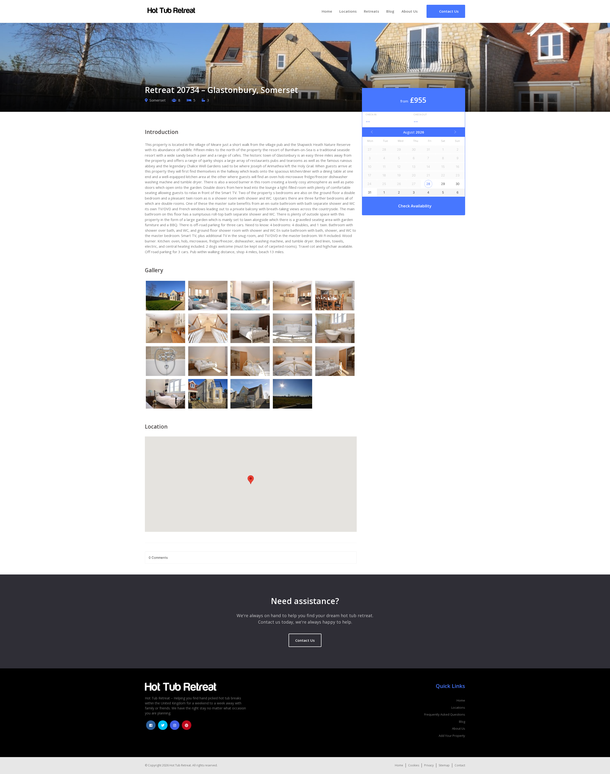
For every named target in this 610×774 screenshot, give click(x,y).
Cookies (413, 765)
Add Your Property (452, 735)
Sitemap (444, 765)
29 (443, 184)
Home (327, 11)
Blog (390, 11)
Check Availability (415, 206)
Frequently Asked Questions (444, 714)
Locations (348, 11)
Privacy (429, 765)
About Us (410, 11)
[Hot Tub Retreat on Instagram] (174, 725)
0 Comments (158, 557)
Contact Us (305, 640)
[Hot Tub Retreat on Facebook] (151, 725)
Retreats (371, 11)
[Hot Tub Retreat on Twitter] (163, 725)
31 (369, 192)
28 (428, 184)
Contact (460, 765)
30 (457, 184)
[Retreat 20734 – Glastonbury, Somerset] (166, 296)
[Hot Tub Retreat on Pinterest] (186, 725)
